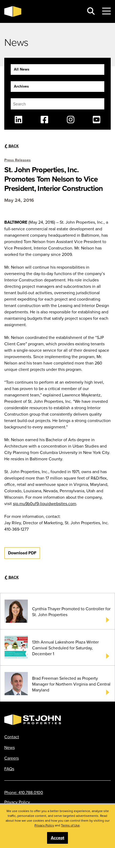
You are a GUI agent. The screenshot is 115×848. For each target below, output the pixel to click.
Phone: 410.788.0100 (23, 792)
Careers (11, 758)
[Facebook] (44, 119)
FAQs (9, 769)
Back (11, 146)
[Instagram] (70, 119)
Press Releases (17, 160)
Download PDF (22, 553)
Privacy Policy (17, 802)
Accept (57, 838)
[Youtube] (96, 119)
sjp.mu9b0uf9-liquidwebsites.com (44, 503)
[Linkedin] (18, 119)
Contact (11, 737)
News (9, 747)
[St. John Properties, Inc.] (42, 11)
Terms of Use (70, 825)
